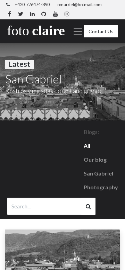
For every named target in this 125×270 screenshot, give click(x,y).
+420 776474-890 (32, 4)
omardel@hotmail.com (79, 4)
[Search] (88, 206)
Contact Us (101, 31)
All (87, 145)
